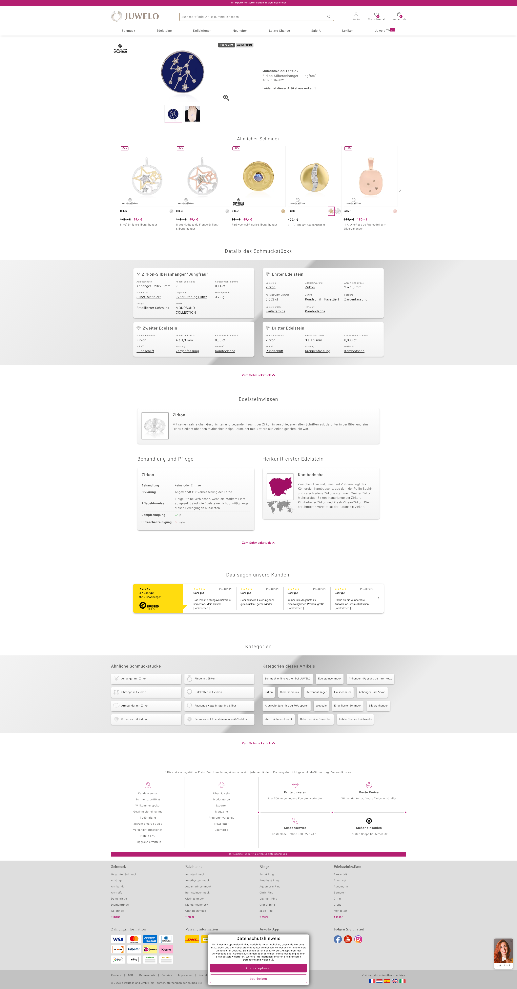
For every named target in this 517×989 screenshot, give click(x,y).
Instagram (358, 939)
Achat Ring (267, 875)
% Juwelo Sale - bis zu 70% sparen (286, 706)
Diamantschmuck (196, 905)
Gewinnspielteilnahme (147, 812)
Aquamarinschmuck (198, 887)
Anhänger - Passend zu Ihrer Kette (370, 679)
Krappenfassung (317, 351)
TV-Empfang (148, 818)
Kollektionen (202, 31)
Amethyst (340, 881)
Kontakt (204, 975)
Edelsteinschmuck (329, 679)
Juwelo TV (385, 31)
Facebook (338, 939)
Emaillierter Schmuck (153, 308)
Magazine (221, 812)
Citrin (337, 899)
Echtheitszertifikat (148, 800)
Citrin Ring (266, 893)
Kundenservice (148, 794)
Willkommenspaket (147, 806)
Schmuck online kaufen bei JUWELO (288, 679)
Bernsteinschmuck (197, 893)
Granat (338, 905)
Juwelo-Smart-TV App (147, 824)
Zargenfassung (356, 299)
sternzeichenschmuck (279, 719)
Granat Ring (267, 905)
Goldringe (117, 911)
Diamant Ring (268, 899)
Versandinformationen (148, 830)
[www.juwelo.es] (387, 981)
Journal (220, 830)
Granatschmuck (195, 911)
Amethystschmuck (197, 881)
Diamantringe (120, 905)
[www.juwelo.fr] (372, 981)
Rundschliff (145, 351)
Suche (330, 17)
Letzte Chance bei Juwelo (355, 719)
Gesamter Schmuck (124, 875)
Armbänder (118, 887)
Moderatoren (221, 800)
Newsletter (221, 824)
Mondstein (341, 911)
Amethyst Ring (269, 881)
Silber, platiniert (149, 297)
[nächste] (400, 190)
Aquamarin (341, 887)
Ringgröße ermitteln (148, 842)
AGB (130, 975)
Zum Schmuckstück (256, 375)
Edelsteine (164, 31)
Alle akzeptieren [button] (258, 968)
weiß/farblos (275, 311)
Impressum (185, 975)
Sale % (316, 31)
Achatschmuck (195, 875)
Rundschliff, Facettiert (322, 299)
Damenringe (119, 899)
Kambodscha (315, 311)
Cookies (167, 975)
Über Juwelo (221, 794)
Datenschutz (147, 975)
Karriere (116, 975)
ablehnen (269, 954)
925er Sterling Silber (191, 297)
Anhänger (117, 881)
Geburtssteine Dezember (316, 719)
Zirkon (270, 287)
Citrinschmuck (194, 899)
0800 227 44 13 (308, 834)
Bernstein (340, 893)
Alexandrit (340, 875)
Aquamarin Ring (270, 887)
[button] (356, 17)
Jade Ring (266, 911)
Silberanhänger (378, 706)
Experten (221, 806)
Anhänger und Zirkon (372, 692)
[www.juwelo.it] (402, 981)
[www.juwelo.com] (395, 981)
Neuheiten (240, 31)
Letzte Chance (279, 31)
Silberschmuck (289, 692)
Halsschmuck (342, 692)
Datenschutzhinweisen (256, 960)
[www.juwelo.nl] (379, 981)
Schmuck (128, 31)
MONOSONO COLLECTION (186, 310)
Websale (321, 706)
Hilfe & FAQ (148, 836)
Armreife (117, 893)
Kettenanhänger (317, 692)
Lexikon (348, 31)
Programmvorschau (221, 818)
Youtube (348, 939)
